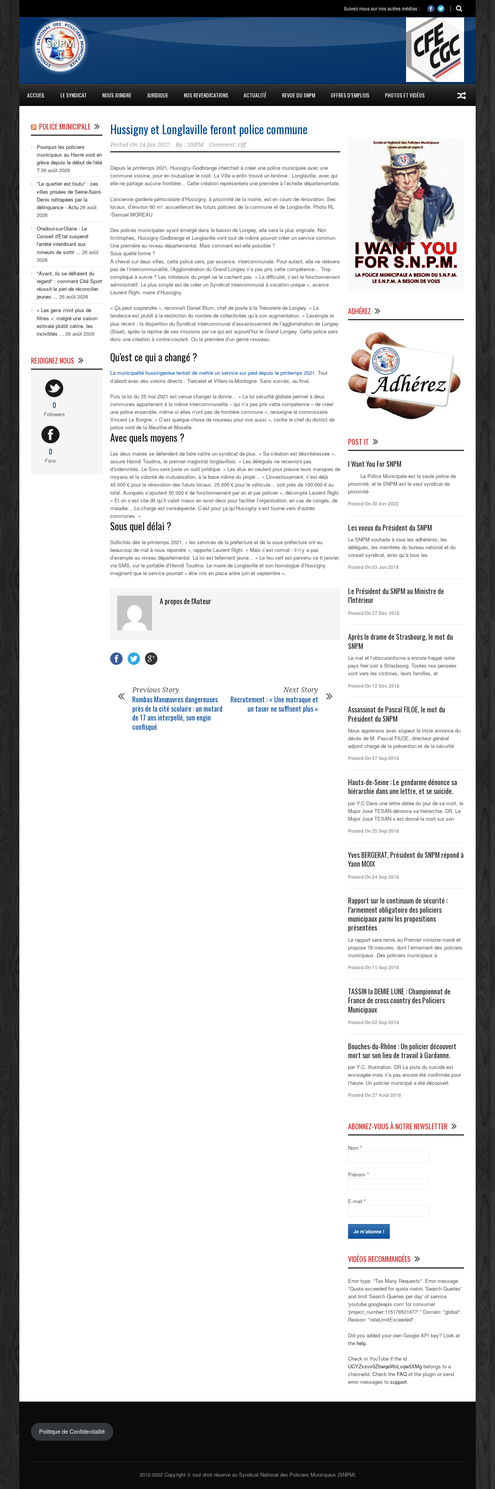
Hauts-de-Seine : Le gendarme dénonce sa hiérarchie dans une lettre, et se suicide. (402, 786)
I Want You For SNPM (374, 464)
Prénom (358, 1174)
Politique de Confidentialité (72, 1431)
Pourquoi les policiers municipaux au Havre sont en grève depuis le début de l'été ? (69, 158)
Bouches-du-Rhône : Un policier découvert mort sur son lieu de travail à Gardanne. (402, 1050)
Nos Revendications (206, 95)
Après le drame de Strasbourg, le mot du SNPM (400, 641)
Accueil (36, 95)
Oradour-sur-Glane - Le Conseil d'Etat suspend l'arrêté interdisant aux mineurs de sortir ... (62, 240)
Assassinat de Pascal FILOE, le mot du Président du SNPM (396, 713)
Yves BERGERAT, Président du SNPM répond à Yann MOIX (406, 859)
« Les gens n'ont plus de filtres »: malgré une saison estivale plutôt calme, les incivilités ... (67, 321)
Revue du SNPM (298, 95)
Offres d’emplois (350, 95)
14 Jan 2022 (154, 144)
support (398, 1381)
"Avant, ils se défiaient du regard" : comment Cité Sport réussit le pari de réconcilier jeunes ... (69, 285)
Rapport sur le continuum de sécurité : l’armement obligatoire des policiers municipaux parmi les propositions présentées (397, 913)
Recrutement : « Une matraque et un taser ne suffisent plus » (274, 703)
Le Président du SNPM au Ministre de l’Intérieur (396, 595)
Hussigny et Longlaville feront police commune (208, 129)
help (361, 1343)
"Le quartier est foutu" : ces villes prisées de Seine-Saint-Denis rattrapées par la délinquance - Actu (69, 195)
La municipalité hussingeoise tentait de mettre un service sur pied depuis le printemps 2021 (212, 372)
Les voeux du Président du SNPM (390, 528)
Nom (355, 1147)
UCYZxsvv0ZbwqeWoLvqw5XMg (385, 1366)
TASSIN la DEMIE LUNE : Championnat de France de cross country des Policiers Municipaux (399, 1000)
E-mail (357, 1201)
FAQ (402, 1374)
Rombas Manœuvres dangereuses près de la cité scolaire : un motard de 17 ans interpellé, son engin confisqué (177, 712)
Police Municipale (64, 126)
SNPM (195, 144)
